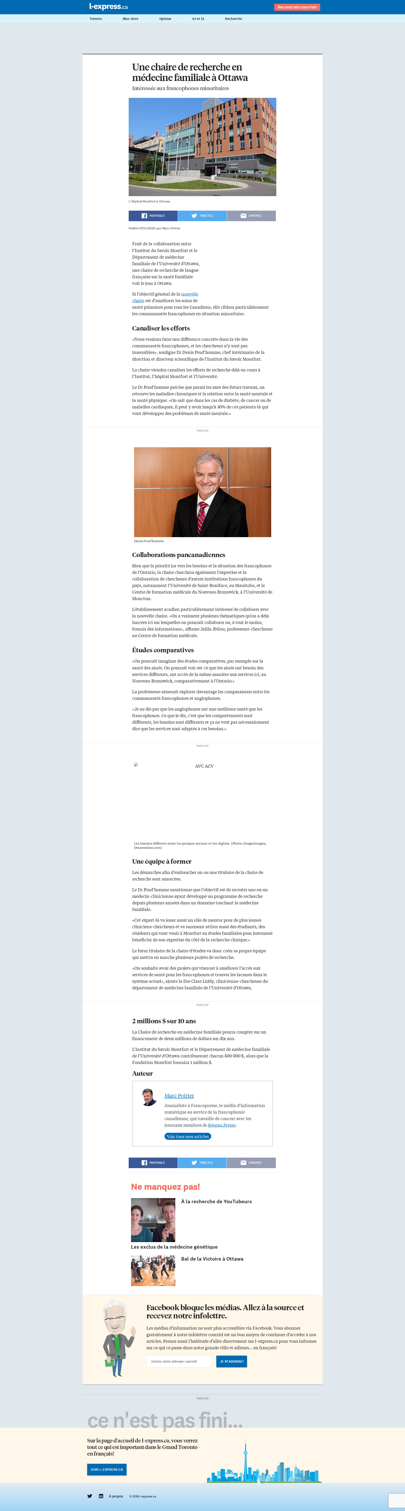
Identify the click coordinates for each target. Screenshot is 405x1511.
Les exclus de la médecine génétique (174, 1246)
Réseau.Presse (222, 1125)
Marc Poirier (179, 1095)
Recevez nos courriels (297, 7)
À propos (116, 1496)
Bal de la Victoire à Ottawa (212, 1258)
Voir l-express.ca (107, 1469)
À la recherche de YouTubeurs (216, 1201)
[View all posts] (188, 1136)
